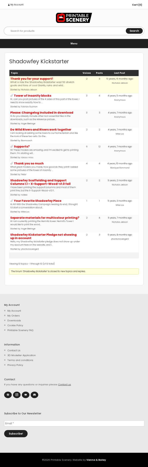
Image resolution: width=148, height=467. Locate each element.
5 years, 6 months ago (119, 78)
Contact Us (13, 350)
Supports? (22, 146)
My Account (16, 4)
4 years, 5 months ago (120, 95)
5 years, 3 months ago (120, 200)
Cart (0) (137, 4)
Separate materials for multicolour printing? (44, 218)
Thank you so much (29, 163)
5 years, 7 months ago (120, 217)
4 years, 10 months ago (119, 163)
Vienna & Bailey (96, 460)
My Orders (13, 315)
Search (134, 31)
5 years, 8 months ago (120, 234)
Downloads (14, 320)
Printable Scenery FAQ (20, 330)
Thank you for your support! (31, 79)
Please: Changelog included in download (41, 113)
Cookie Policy (15, 325)
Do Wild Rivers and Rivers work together (40, 129)
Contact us (64, 384)
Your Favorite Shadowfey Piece (37, 201)
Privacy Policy (15, 365)
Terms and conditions (20, 360)
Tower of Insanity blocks (32, 96)
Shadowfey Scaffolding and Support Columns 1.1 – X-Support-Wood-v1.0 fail (40, 182)
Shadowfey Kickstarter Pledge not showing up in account (43, 236)
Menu (74, 43)
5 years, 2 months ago (120, 180)
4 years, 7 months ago (120, 112)
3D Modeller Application (21, 355)
